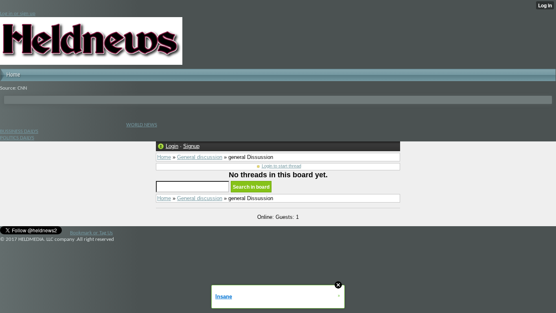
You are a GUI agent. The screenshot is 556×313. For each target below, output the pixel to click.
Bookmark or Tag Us (91, 233)
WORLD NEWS (141, 125)
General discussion (199, 157)
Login (172, 146)
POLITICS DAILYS (17, 138)
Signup (191, 146)
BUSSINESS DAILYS (19, 131)
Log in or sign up (17, 13)
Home (164, 157)
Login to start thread (281, 165)
